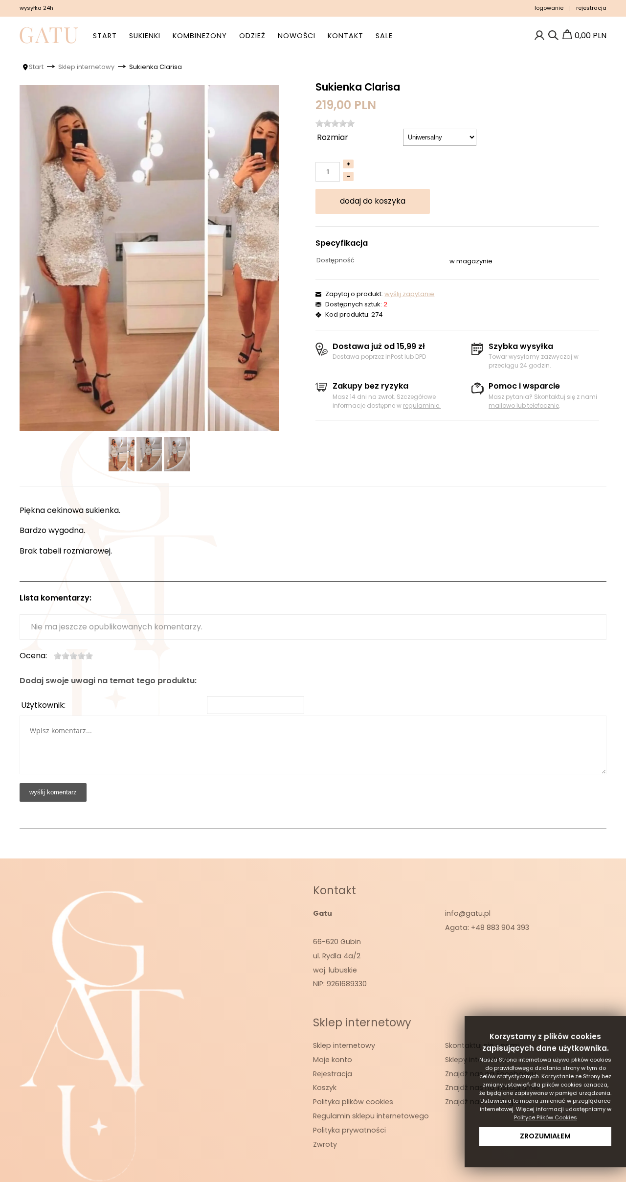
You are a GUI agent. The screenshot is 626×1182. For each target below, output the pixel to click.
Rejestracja (332, 1074)
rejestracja (591, 8)
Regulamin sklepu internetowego (371, 1116)
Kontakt (345, 36)
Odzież (252, 36)
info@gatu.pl (468, 913)
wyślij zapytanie (409, 294)
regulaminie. (422, 405)
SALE (384, 36)
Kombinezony (200, 36)
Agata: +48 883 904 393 (487, 927)
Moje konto (332, 1060)
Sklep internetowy (344, 1045)
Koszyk (324, 1087)
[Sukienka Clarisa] (149, 258)
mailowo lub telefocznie (524, 405)
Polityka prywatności (349, 1130)
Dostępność (335, 260)
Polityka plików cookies (353, 1102)
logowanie (549, 8)
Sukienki (144, 36)
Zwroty (325, 1144)
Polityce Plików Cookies (545, 1117)
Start (105, 36)
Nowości (296, 36)
